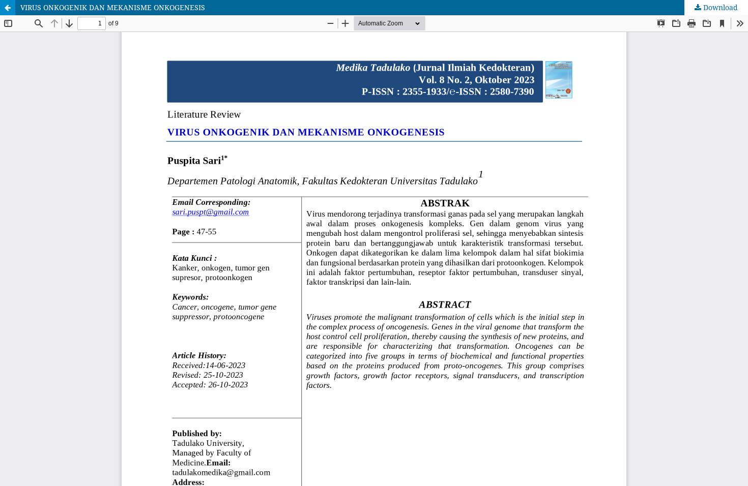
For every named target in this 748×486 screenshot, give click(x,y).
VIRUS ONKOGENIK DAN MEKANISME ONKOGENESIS (112, 7)
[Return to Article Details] (7, 7)
